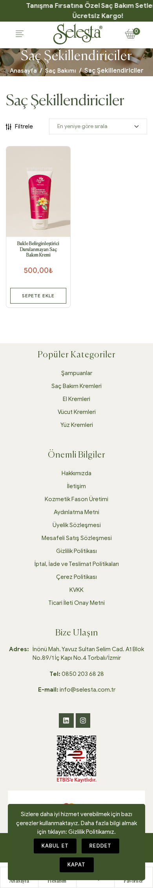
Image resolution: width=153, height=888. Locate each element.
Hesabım (57, 881)
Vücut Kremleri (77, 412)
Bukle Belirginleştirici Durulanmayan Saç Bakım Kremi (38, 250)
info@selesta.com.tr (76, 689)
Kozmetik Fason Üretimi (76, 499)
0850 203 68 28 (76, 673)
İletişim (76, 486)
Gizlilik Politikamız (91, 831)
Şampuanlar (76, 373)
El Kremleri (76, 399)
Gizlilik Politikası (76, 551)
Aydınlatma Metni (76, 512)
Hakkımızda (76, 473)
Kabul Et (55, 845)
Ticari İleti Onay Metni (76, 602)
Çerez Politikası (76, 576)
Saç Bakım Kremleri (76, 386)
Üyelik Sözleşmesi (77, 525)
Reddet (100, 845)
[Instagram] (83, 720)
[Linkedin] (66, 720)
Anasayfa (23, 70)
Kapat (76, 864)
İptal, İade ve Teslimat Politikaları (77, 564)
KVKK (76, 589)
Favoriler (133, 881)
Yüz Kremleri (76, 424)
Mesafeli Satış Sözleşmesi (77, 538)
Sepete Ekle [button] (38, 295)
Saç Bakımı (60, 70)
